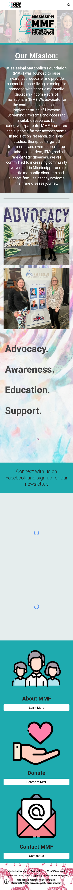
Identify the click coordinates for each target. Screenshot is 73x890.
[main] (36, 56)
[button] (4, 5)
